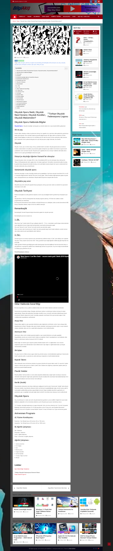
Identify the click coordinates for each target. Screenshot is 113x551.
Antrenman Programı (22, 101)
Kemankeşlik (20, 83)
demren (28, 62)
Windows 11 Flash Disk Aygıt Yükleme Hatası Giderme (44, 511)
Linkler (18, 108)
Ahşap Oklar (20, 90)
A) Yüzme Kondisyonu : (22, 103)
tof (41, 64)
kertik (50, 62)
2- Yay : (18, 87)
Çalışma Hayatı (17, 532)
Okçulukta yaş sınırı (21, 80)
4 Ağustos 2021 (63, 513)
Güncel (16, 505)
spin (32, 64)
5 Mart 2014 (86, 153)
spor (35, 64)
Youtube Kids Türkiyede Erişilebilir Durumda (88, 510)
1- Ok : (18, 85)
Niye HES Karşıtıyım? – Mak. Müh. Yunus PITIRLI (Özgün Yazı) (90, 140)
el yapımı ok (33, 62)
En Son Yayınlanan (86, 32)
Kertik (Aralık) (20, 98)
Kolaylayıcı (66, 16)
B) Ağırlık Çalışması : (21, 104)
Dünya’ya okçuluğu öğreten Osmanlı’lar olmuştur (28, 77)
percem (27, 57)
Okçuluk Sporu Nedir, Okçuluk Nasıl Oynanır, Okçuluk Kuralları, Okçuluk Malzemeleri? (37, 70)
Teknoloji (22, 16)
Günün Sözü (88, 50)
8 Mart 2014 (86, 144)
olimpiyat (24, 64)
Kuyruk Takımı (20, 94)
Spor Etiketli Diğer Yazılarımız (22, 469)
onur (80, 123)
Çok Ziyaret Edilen (79, 32)
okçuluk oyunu (18, 64)
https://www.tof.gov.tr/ (20, 474)
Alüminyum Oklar (21, 91)
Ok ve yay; (19, 74)
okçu (60, 62)
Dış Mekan (37, 16)
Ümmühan (81, 107)
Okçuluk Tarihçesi (21, 82)
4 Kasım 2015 (19, 57)
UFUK (80, 115)
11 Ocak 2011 (88, 51)
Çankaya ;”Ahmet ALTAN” (90, 160)
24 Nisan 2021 (85, 513)
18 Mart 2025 (88, 99)
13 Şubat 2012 (88, 63)
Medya (20, 505)
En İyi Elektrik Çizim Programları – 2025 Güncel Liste (90, 83)
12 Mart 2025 (40, 540)
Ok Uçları (19, 93)
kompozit (54, 62)
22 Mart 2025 (88, 87)
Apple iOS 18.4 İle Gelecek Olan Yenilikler (66, 537)
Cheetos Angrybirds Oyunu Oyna (90, 60)
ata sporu (23, 62)
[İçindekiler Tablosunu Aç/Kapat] (65, 68)
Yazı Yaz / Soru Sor (83, 16)
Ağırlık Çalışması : (21, 106)
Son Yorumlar (95, 32)
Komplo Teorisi (56, 16)
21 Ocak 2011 (88, 43)
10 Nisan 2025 (88, 75)
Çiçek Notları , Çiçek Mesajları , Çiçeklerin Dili (89, 96)
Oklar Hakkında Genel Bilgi (23, 88)
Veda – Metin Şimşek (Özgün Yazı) (89, 150)
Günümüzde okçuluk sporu (23, 78)
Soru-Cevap (45, 16)
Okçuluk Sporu (20, 99)
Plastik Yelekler (20, 96)
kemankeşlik (45, 62)
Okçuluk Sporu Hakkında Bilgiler (24, 72)
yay (43, 64)
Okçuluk (19, 75)
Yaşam (29, 16)
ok (57, 62)
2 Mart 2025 (85, 540)
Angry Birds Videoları (22, 488)
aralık (19, 62)
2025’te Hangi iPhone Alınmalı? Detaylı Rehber (88, 537)
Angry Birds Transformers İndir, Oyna (57, 488)
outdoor (29, 64)
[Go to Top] (109, 544)
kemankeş (39, 62)
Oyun (73, 16)
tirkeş (38, 64)
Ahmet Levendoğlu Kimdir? (90, 72)
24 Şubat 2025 (41, 515)
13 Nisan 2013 (86, 162)
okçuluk (63, 62)
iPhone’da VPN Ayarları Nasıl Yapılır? (43, 537)
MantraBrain (72, 548)
